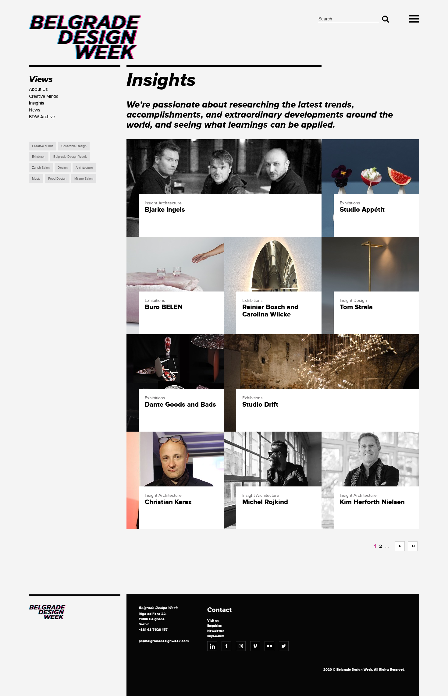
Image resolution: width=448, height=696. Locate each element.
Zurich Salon (41, 168)
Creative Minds (42, 146)
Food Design (57, 179)
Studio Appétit (362, 210)
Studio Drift (260, 404)
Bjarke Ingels (165, 210)
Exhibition (38, 157)
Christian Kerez (168, 502)
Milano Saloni (83, 179)
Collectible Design (74, 146)
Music (36, 179)
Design (63, 168)
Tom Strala (356, 307)
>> (410, 546)
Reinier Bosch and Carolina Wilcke (270, 311)
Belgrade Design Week (70, 157)
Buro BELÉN (164, 307)
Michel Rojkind (265, 502)
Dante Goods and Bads (180, 404)
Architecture (84, 168)
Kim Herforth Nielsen (372, 502)
